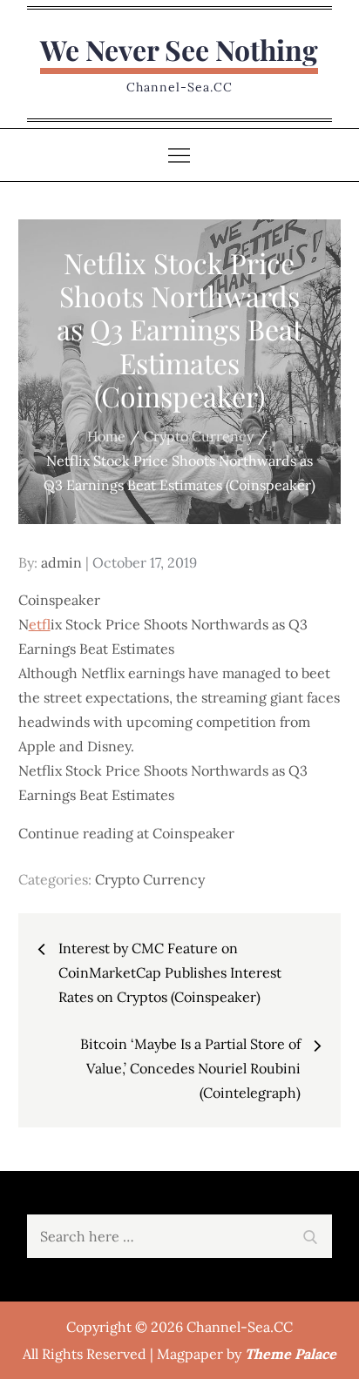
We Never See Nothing (179, 49)
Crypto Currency (150, 879)
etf (40, 624)
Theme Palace (290, 1353)
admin (61, 562)
